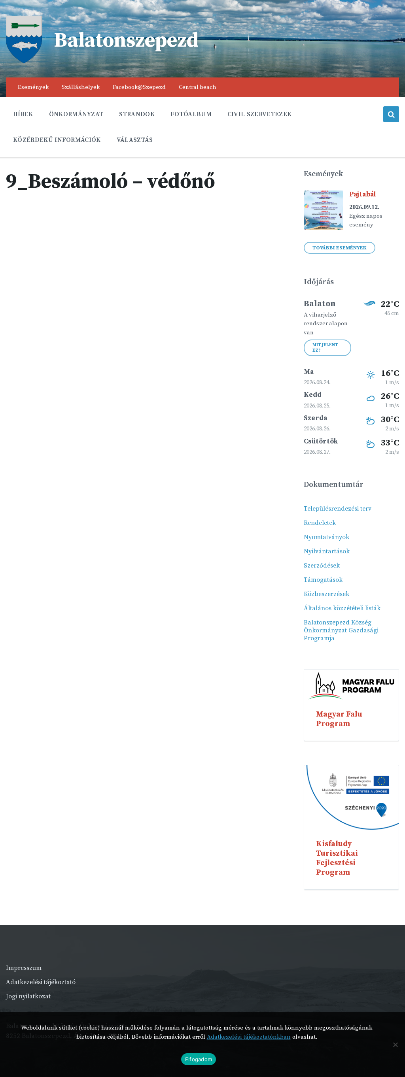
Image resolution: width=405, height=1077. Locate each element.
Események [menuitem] (33, 87)
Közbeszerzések (326, 594)
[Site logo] (24, 61)
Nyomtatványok (326, 537)
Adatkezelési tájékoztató (41, 982)
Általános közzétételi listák (342, 608)
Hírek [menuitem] (23, 114)
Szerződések (322, 566)
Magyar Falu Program (339, 718)
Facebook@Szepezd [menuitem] (139, 87)
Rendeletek (320, 523)
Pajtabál (362, 194)
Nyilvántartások (327, 551)
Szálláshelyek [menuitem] (81, 87)
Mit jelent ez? (325, 347)
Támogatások (323, 580)
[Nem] (395, 1045)
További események (339, 248)
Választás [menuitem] (135, 140)
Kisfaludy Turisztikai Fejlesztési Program (337, 858)
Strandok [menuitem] (137, 114)
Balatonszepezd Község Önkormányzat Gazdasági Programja (341, 630)
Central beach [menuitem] (197, 87)
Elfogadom (198, 1059)
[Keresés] (391, 114)
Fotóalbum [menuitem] (191, 114)
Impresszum (24, 968)
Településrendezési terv (337, 509)
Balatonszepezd (126, 40)
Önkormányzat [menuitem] (76, 114)
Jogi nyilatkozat (28, 996)
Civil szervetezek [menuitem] (259, 114)
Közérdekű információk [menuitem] (57, 140)
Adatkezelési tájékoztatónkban (249, 1037)
